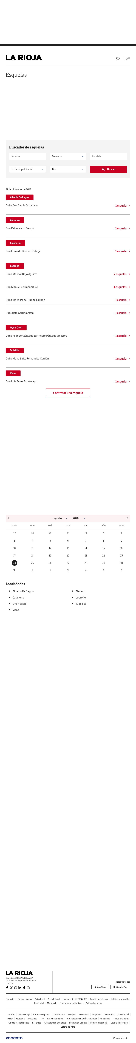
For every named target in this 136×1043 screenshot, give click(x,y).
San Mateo (109, 1014)
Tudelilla (14, 350)
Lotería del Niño (68, 1026)
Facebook (20, 1018)
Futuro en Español (41, 1014)
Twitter (10, 1018)
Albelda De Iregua (19, 197)
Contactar (10, 999)
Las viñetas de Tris (55, 1018)
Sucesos (11, 1014)
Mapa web (51, 1003)
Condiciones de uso (99, 999)
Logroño (14, 266)
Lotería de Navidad (119, 1022)
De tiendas (84, 1014)
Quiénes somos (25, 999)
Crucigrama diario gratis (55, 1022)
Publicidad (39, 1003)
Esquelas (16, 74)
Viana (13, 373)
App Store (101, 987)
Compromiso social (98, 1022)
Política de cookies (94, 1003)
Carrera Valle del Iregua (18, 1022)
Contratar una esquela (68, 393)
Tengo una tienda (121, 1018)
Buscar (111, 169)
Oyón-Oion (16, 327)
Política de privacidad (120, 999)
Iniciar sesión (118, 58)
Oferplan (72, 1014)
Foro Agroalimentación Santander (81, 1018)
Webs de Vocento (120, 1038)
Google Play (121, 987)
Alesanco (15, 220)
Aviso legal (40, 999)
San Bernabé (123, 1014)
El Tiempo (36, 1022)
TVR (42, 1018)
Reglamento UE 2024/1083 (75, 999)
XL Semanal (105, 1018)
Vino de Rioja (24, 1014)
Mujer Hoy (96, 1014)
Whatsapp (32, 1018)
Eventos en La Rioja (78, 1022)
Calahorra (15, 243)
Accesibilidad (54, 999)
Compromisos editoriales (71, 1003)
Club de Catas (59, 1014)
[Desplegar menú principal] (128, 58)
